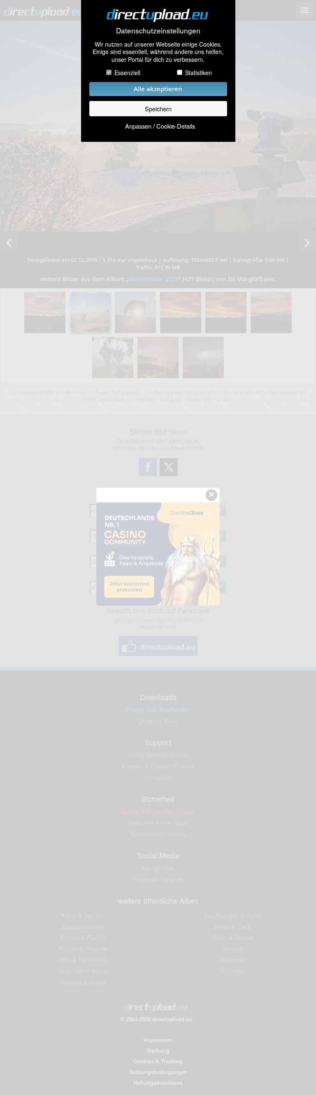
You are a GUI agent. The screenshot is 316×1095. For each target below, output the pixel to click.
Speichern (158, 108)
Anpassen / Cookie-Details (160, 126)
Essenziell (127, 72)
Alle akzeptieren (158, 89)
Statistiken (198, 72)
